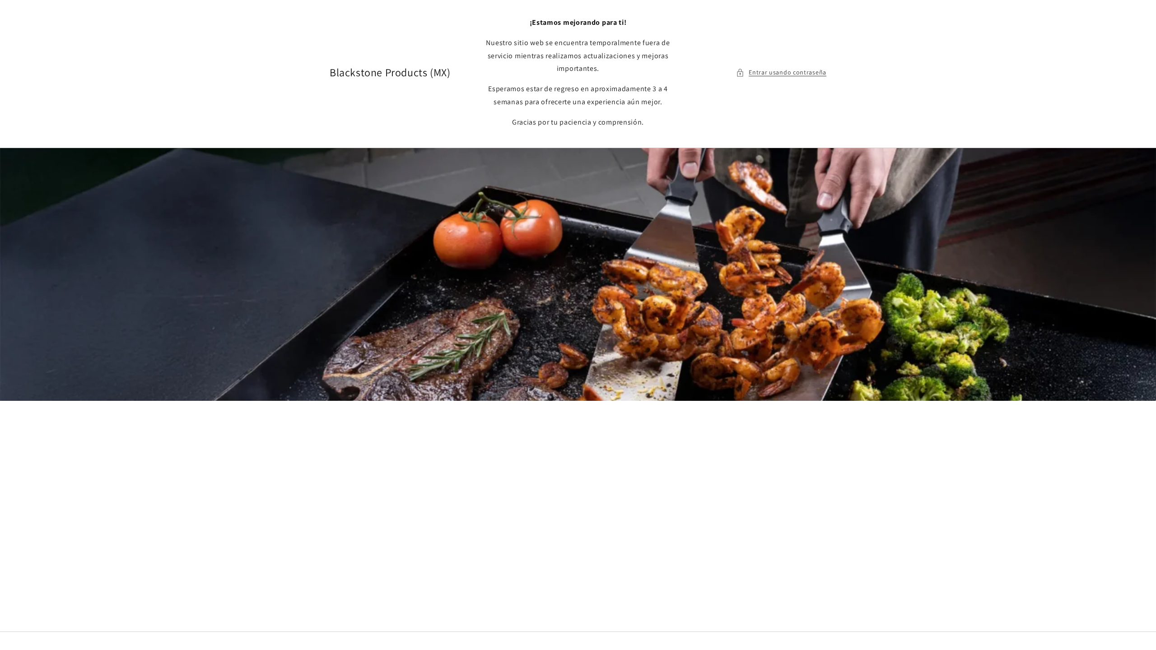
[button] (781, 72)
